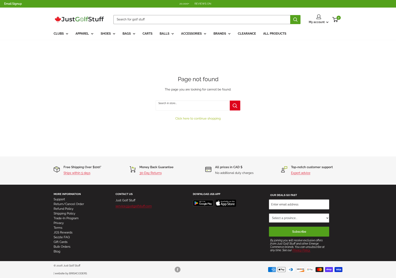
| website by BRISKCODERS (70, 273)
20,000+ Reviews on (195, 3)
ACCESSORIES (191, 33)
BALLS (164, 33)
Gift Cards (60, 242)
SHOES (106, 33)
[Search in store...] (235, 105)
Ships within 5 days (77, 173)
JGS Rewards (63, 232)
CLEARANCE (247, 33)
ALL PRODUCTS (274, 33)
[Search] (295, 19)
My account (317, 22)
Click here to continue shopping (198, 118)
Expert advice (300, 173)
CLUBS (59, 33)
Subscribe (299, 231)
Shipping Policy (64, 213)
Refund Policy (63, 209)
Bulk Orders (62, 247)
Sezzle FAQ (62, 237)
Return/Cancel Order (69, 204)
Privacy (59, 223)
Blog (57, 251)
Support (59, 199)
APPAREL (82, 33)
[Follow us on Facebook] (177, 269)
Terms (58, 228)
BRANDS (219, 33)
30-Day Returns (150, 173)
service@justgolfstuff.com (134, 206)
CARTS (147, 33)
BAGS (127, 33)
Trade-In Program (66, 218)
